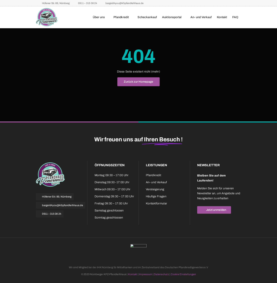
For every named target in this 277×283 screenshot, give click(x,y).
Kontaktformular (156, 203)
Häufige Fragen (156, 196)
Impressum (145, 274)
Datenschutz (161, 274)
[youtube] (53, 222)
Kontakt (132, 274)
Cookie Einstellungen (183, 274)
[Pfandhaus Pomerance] (47, 9)
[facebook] (220, 3)
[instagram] (225, 3)
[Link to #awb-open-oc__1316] (239, 3)
